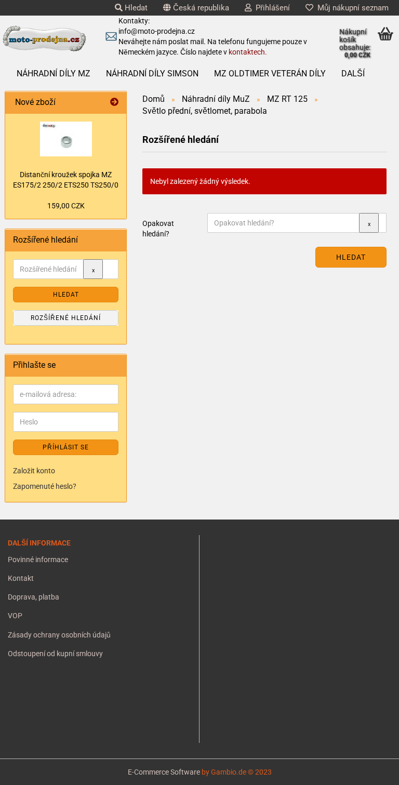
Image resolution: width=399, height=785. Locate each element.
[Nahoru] (28, 769)
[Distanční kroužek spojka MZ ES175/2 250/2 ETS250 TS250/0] (66, 139)
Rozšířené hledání (66, 318)
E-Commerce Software (164, 772)
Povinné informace (38, 559)
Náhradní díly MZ (53, 73)
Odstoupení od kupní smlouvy (55, 653)
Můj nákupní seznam (351, 7)
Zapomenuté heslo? (44, 486)
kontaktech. (248, 52)
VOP (15, 615)
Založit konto (34, 471)
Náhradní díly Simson (152, 73)
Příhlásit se (66, 447)
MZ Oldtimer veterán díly (270, 73)
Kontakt (21, 578)
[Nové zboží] (114, 103)
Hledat (135, 7)
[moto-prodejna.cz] (44, 39)
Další (353, 73)
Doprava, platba (33, 597)
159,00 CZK (66, 206)
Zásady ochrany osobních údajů (59, 635)
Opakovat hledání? (158, 228)
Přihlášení (270, 7)
